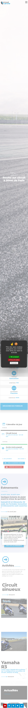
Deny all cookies (14, 360)
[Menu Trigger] (26, 2)
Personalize (14, 363)
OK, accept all (14, 357)
